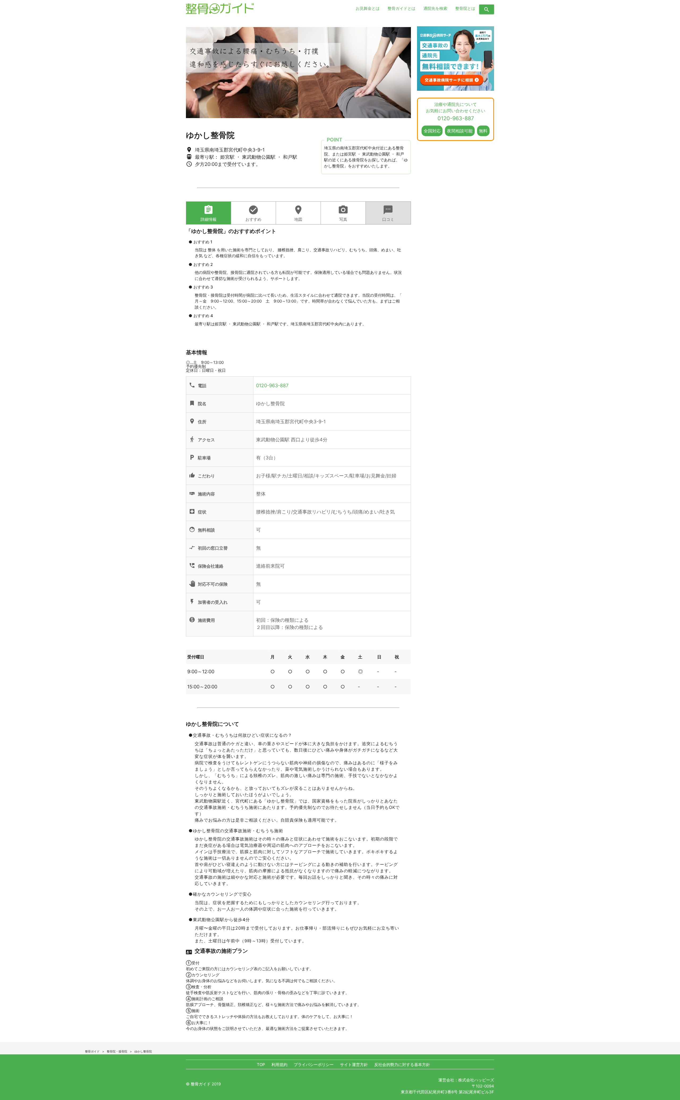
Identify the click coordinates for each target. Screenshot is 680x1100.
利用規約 (279, 1064)
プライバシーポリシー (314, 1064)
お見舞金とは (368, 8)
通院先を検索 (435, 8)
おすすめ (253, 213)
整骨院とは (465, 8)
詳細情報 (208, 213)
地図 (298, 213)
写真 (343, 213)
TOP (261, 1064)
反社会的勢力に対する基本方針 (402, 1064)
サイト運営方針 (354, 1064)
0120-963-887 (272, 385)
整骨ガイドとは (401, 8)
